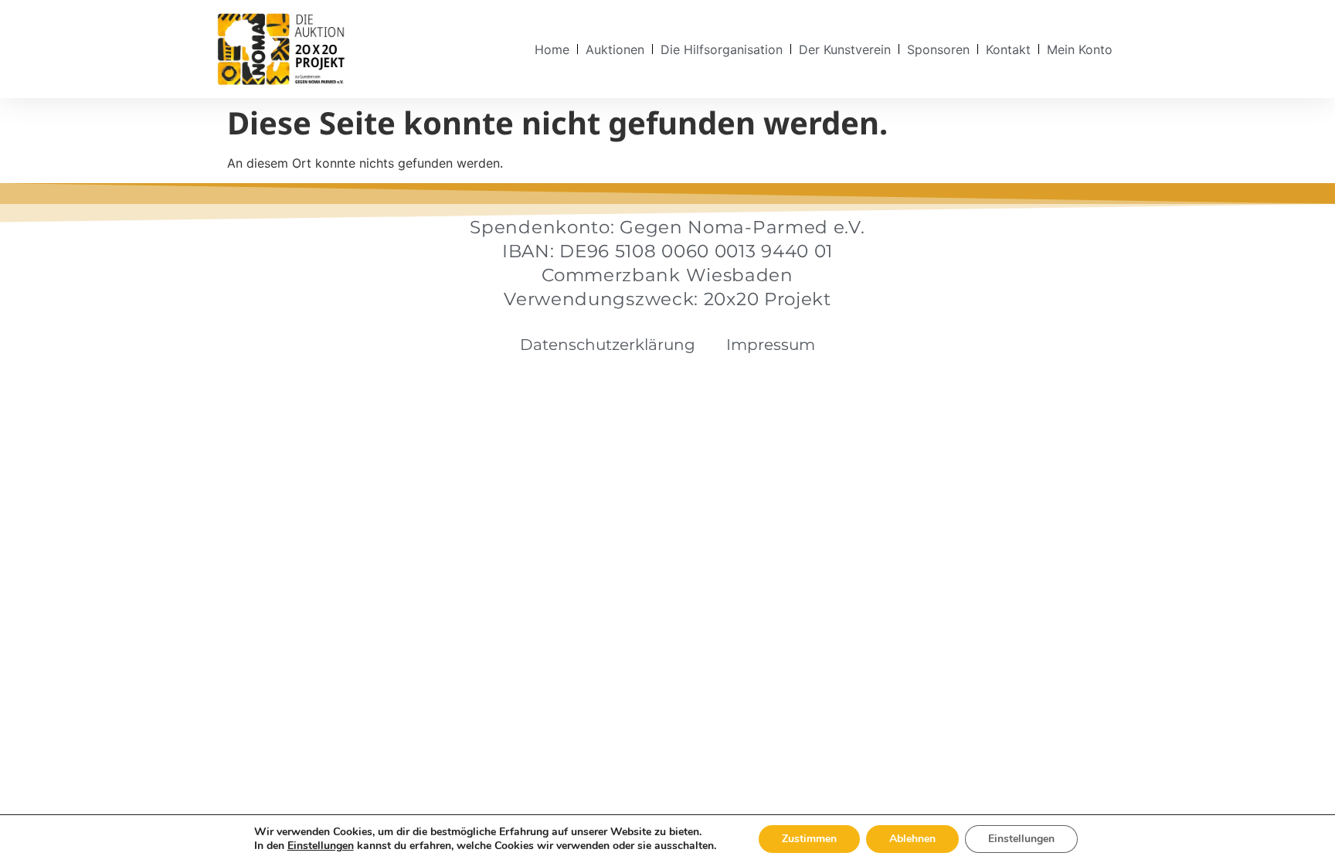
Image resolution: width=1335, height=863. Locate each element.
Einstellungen (320, 846)
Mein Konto (1079, 49)
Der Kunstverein (845, 49)
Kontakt (1008, 49)
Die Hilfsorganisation (722, 49)
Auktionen (615, 49)
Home (552, 49)
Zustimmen (809, 838)
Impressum (770, 344)
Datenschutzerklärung (607, 344)
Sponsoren (938, 49)
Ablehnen (912, 838)
